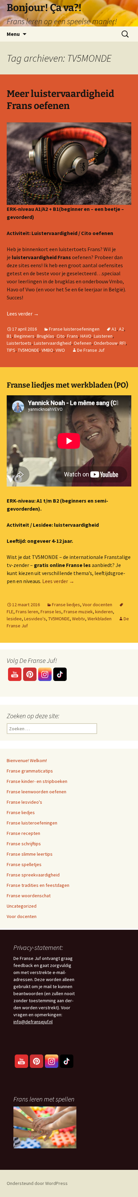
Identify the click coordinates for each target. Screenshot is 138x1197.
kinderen (104, 612)
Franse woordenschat (29, 896)
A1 (114, 329)
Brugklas (45, 336)
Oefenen (82, 343)
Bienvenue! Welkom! (27, 760)
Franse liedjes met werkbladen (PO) (67, 385)
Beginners (24, 336)
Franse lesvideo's (24, 802)
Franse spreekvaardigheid (33, 875)
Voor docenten (97, 605)
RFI (123, 343)
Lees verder (23, 313)
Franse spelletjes (24, 864)
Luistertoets (19, 343)
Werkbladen (99, 619)
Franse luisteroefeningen (74, 329)
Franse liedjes (66, 605)
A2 (121, 329)
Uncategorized (22, 906)
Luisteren (103, 336)
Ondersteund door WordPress (37, 1183)
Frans (72, 336)
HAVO (85, 336)
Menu (13, 34)
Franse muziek (78, 612)
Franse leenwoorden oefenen (36, 792)
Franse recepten (23, 833)
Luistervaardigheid (52, 343)
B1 (9, 336)
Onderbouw (105, 343)
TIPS (11, 350)
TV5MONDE (28, 350)
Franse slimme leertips (30, 854)
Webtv (78, 619)
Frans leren (27, 612)
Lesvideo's (35, 619)
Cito (61, 336)
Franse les (51, 612)
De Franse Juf (91, 350)
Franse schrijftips (24, 844)
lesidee (14, 619)
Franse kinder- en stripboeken (37, 781)
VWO (60, 350)
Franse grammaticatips (30, 771)
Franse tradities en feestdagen (38, 885)
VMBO (47, 350)
